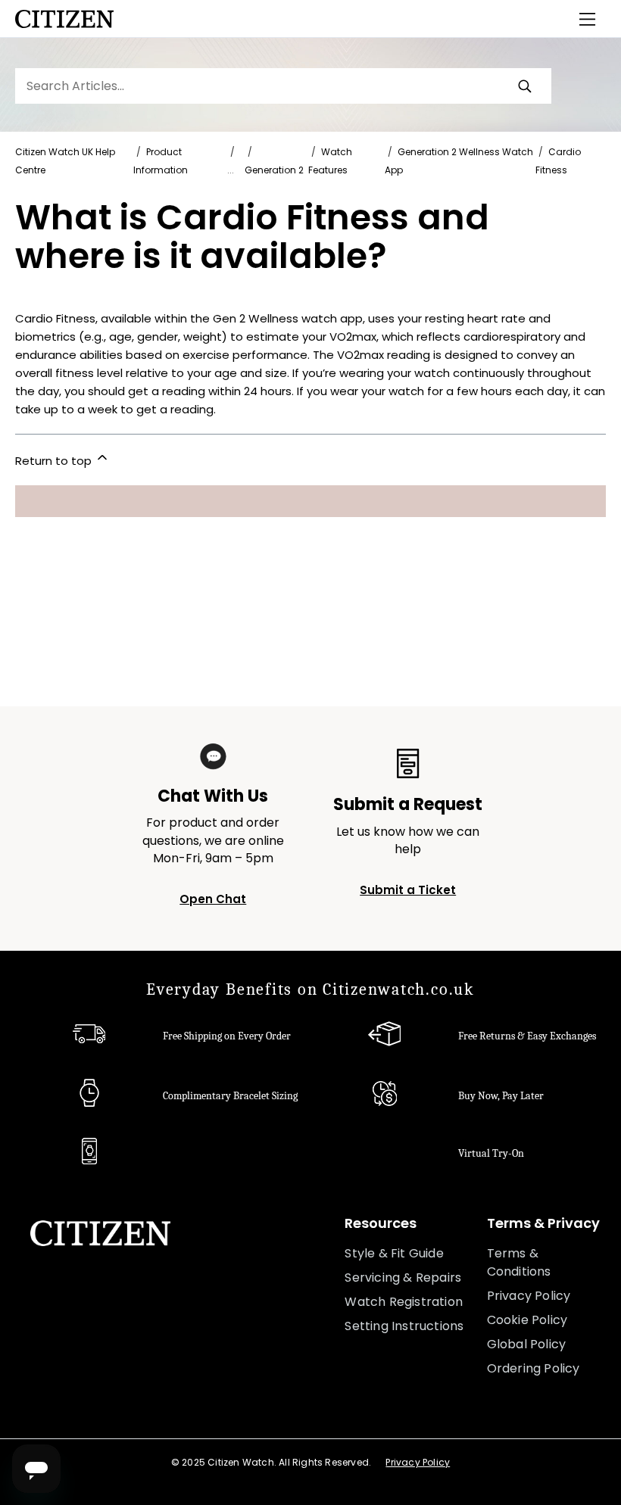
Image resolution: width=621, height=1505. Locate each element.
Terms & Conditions (519, 1262)
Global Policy (526, 1344)
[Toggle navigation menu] (588, 19)
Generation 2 (274, 170)
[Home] (64, 19)
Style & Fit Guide (394, 1253)
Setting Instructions (404, 1326)
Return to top (55, 461)
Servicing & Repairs (403, 1277)
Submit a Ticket (408, 890)
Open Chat (212, 899)
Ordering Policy (533, 1368)
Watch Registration (404, 1301)
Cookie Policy (527, 1320)
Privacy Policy (529, 1295)
